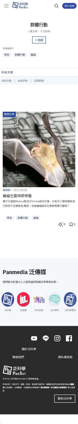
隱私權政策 (65, 357)
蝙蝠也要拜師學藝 (17, 195)
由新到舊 (6, 80)
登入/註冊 (69, 5)
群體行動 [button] (20, 54)
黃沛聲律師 (45, 387)
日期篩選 (39, 80)
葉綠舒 (6, 190)
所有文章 (7, 72)
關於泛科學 (29, 349)
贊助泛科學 (65, 398)
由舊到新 (23, 80)
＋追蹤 (39, 40)
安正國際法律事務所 (59, 387)
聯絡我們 (18, 357)
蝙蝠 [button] (33, 54)
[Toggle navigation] (6, 5)
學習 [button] (7, 54)
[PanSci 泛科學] (21, 5)
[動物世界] (39, 149)
